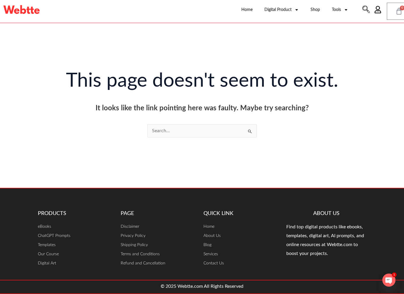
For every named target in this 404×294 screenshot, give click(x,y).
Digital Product (278, 10)
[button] (366, 10)
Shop (315, 10)
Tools (336, 10)
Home (247, 10)
